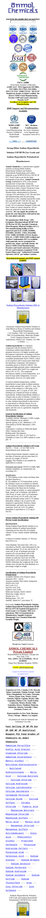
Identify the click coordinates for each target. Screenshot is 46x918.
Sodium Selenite (20, 864)
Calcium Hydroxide (17, 784)
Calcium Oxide (14, 799)
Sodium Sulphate (15, 875)
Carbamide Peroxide (17, 795)
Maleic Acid (32, 822)
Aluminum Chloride (17, 753)
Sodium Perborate (16, 867)
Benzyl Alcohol (15, 761)
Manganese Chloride (22, 825)
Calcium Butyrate (27, 776)
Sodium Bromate (30, 860)
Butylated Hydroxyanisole (21, 765)
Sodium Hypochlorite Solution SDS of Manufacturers (23, 306)
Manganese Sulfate (17, 829)
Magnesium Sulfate (17, 818)
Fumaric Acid (30, 806)
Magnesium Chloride (17, 814)
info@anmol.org (26, 667)
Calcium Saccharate (17, 791)
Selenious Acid (15, 856)
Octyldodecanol (15, 833)
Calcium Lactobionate (19, 787)
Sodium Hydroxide (16, 871)
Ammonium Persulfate (18, 745)
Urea (29, 883)
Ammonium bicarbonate (19, 757)
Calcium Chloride (21, 780)
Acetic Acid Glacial (18, 749)
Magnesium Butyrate (22, 810)
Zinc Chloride (14, 886)
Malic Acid (12, 822)
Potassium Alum (15, 852)
